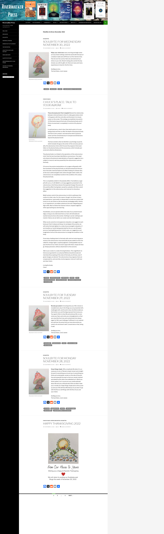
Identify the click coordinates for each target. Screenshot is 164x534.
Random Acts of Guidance (9, 43)
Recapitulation (63, 22)
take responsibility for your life (72, 89)
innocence (53, 89)
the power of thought (74, 279)
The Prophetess (6, 47)
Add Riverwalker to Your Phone (9, 62)
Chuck (58, 108)
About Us (73, 22)
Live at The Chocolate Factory (8, 51)
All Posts (28, 22)
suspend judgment (61, 279)
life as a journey (72, 343)
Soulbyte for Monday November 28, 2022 (59, 359)
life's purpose (48, 345)
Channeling (47, 22)
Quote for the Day (7, 58)
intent (60, 89)
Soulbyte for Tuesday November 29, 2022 (59, 296)
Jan (58, 48)
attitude (47, 408)
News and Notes (55, 420)
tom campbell (48, 281)
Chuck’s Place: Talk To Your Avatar (59, 103)
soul (77, 277)
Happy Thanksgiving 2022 (62, 423)
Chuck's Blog (47, 99)
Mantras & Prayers (7, 40)
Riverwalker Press (9, 23)
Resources (5, 34)
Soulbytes (46, 38)
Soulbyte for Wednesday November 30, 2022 (62, 43)
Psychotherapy (36, 22)
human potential (55, 277)
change (46, 89)
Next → (71, 495)
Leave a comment (66, 48)
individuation (56, 343)
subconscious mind (49, 279)
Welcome (5, 30)
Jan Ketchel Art (97, 22)
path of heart (48, 410)
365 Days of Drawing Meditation (8, 66)
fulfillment (48, 343)
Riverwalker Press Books (85, 22)
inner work (65, 277)
